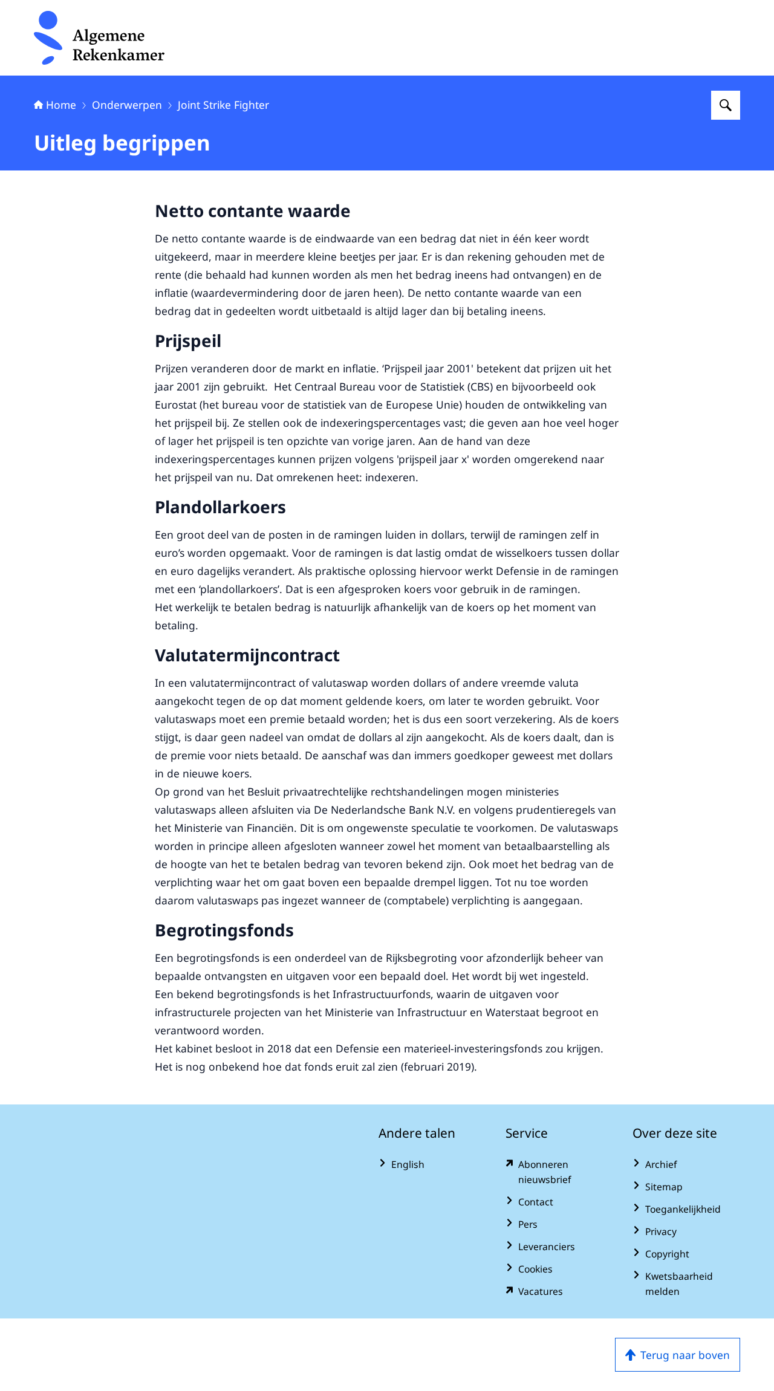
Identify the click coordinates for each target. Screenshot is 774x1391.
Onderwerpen (127, 104)
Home (61, 104)
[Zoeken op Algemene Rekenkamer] (725, 105)
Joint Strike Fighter (223, 104)
